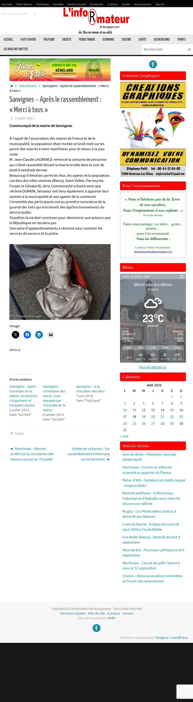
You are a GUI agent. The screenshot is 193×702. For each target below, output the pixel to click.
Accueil (7, 4)
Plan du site (96, 613)
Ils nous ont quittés (15, 14)
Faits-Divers (24, 4)
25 (134, 424)
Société (58, 4)
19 (143, 417)
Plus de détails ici (152, 367)
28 (162, 424)
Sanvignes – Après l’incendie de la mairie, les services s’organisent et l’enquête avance (23, 396)
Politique (42, 4)
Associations (142, 4)
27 (153, 424)
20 (153, 417)
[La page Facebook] (153, 64)
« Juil (124, 436)
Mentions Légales (72, 613)
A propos (113, 613)
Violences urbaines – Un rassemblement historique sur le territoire (88, 454)
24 (125, 424)
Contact (127, 613)
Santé (126, 4)
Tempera (161, 638)
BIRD (111, 618)
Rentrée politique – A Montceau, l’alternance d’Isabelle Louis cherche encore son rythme (151, 498)
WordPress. (180, 638)
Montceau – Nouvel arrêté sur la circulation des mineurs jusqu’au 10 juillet (32, 454)
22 (172, 417)
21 (162, 417)
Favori (19, 434)
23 (181, 417)
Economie (96, 4)
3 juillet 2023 (24, 118)
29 (172, 424)
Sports (160, 4)
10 (125, 410)
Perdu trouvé (77, 4)
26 (143, 424)
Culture (113, 4)
